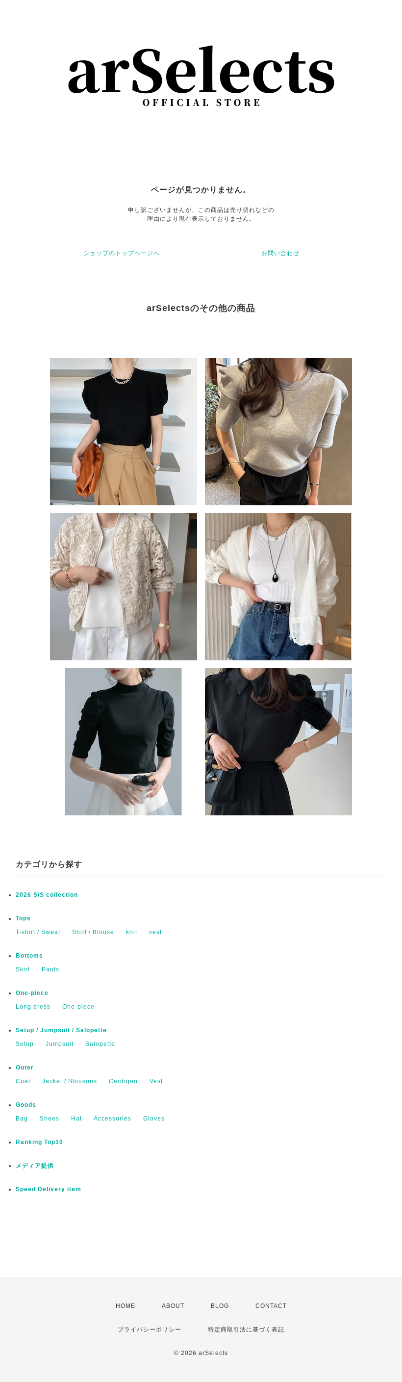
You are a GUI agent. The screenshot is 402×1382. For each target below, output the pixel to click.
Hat (76, 1118)
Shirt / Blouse (93, 932)
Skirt (23, 969)
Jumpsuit (60, 1044)
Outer (25, 1067)
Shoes (49, 1118)
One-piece (32, 993)
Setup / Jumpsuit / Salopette (61, 1030)
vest (155, 932)
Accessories (112, 1118)
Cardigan (123, 1081)
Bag (22, 1118)
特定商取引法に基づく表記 (246, 1329)
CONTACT (271, 1306)
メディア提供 (35, 1165)
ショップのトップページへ (121, 253)
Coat (23, 1081)
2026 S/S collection (47, 894)
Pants (50, 969)
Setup (25, 1044)
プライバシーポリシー (149, 1329)
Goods (26, 1104)
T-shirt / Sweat (38, 932)
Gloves (154, 1118)
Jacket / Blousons (69, 1081)
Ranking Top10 (39, 1142)
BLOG (220, 1306)
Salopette (100, 1044)
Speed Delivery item (48, 1189)
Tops (23, 918)
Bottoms (29, 955)
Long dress (33, 1006)
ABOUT (173, 1306)
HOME (125, 1306)
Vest (156, 1081)
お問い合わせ (280, 253)
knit (131, 932)
